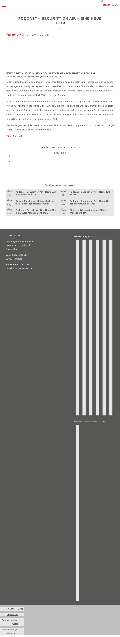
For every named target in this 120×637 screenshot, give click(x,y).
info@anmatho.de (22, 268)
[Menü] (4, 5)
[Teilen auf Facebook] (12, 156)
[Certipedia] (77, 513)
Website (47, 129)
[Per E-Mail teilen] (12, 166)
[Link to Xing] (12, 172)
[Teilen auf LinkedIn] (12, 161)
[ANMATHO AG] (109, 5)
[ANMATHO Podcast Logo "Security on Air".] (60, 52)
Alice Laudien (71, 147)
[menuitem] (4, 5)
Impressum (12, 614)
